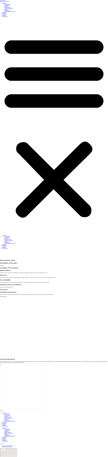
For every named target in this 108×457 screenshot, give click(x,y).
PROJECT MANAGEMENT (9, 11)
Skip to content (2, 0)
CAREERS (4, 15)
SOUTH (6, 9)
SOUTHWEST (7, 5)
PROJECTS (4, 13)
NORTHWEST (7, 10)
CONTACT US (5, 16)
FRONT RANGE (7, 7)
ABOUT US (4, 12)
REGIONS (4, 3)
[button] (54, 126)
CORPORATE (7, 4)
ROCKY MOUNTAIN (8, 8)
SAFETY (4, 14)
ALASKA (6, 6)
